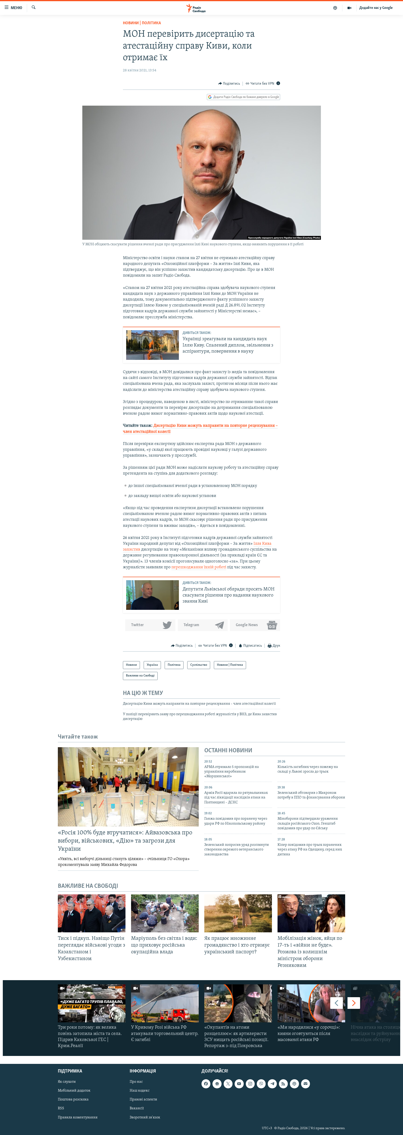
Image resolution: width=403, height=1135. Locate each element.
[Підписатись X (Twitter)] (228, 1083)
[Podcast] (294, 1083)
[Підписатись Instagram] (250, 1083)
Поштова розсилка (73, 1100)
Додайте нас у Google (376, 8)
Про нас (136, 1082)
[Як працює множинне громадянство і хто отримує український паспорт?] (238, 913)
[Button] (229, 84)
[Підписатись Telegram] (272, 1083)
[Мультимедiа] (349, 8)
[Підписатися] (305, 1083)
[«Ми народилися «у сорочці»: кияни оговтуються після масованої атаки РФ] (311, 1003)
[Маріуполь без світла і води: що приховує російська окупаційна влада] (165, 913)
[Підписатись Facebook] (206, 1083)
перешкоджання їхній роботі (198, 567)
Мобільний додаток (74, 1091)
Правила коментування (77, 1117)
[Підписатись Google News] (216, 1083)
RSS (61, 1109)
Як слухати (67, 1082)
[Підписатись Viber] (261, 1083)
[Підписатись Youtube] (239, 1083)
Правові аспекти (143, 1100)
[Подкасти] (335, 8)
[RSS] (283, 1083)
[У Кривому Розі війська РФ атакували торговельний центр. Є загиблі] (165, 1003)
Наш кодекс (139, 1091)
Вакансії (137, 1109)
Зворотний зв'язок (145, 1117)
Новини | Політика (142, 23)
